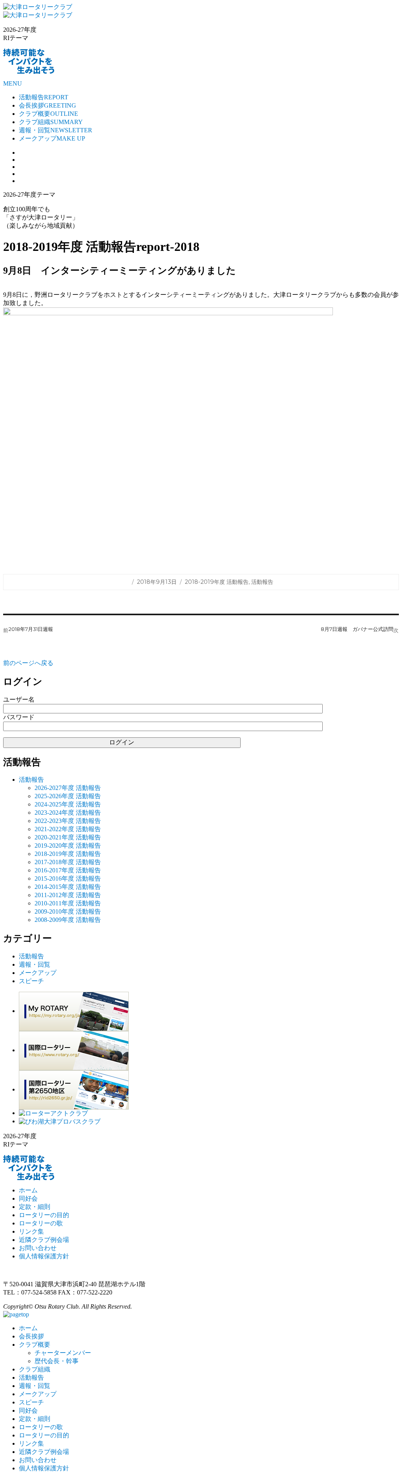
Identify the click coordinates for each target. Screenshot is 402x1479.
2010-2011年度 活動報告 (68, 903)
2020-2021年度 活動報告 (68, 837)
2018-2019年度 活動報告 (217, 581)
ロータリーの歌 (41, 1223)
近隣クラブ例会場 (44, 1239)
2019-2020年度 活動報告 (68, 845)
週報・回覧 (55, 130)
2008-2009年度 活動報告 (68, 919)
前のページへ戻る (28, 663)
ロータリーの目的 (44, 1215)
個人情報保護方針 (44, 1256)
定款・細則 (34, 1206)
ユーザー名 (19, 699)
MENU (12, 83)
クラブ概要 (48, 113)
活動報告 (43, 97)
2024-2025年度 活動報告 (68, 804)
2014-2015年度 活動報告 (68, 886)
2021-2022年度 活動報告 (68, 829)
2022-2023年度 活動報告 (68, 820)
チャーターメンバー (63, 1352)
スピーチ (31, 981)
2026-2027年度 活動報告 (68, 787)
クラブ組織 (51, 122)
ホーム (28, 1190)
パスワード (19, 717)
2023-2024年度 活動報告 (68, 812)
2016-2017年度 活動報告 (68, 870)
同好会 (28, 1198)
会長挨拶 (47, 105)
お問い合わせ (38, 1248)
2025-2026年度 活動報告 (68, 796)
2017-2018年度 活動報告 (68, 862)
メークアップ (52, 138)
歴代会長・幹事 (57, 1361)
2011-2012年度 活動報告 (68, 895)
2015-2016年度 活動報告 (68, 878)
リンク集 (31, 1231)
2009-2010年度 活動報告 (68, 911)
